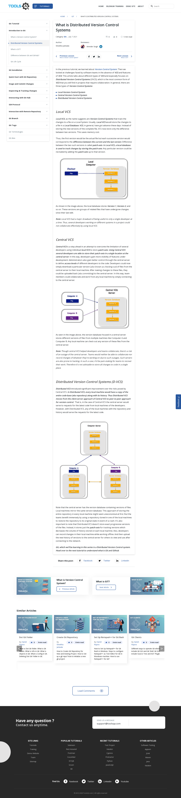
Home (101, 6)
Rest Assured (71, 749)
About (141, 6)
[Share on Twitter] (94, 57)
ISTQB (71, 761)
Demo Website (33, 753)
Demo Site (130, 6)
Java (148, 761)
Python (110, 761)
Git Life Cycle (16, 61)
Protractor (110, 757)
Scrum (71, 765)
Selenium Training (114, 6)
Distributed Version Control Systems (26, 43)
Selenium (71, 745)
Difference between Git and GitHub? (25, 55)
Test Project (110, 745)
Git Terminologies (16, 132)
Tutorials (33, 745)
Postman (71, 753)
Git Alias (12, 138)
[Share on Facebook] (89, 57)
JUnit (148, 753)
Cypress (110, 753)
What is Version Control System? (24, 37)
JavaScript (110, 765)
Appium (148, 749)
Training (33, 749)
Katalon (110, 749)
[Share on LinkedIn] (99, 57)
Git (73, 16)
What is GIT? (16, 49)
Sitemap (33, 761)
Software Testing (148, 745)
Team (33, 757)
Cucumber (71, 757)
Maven (148, 757)
